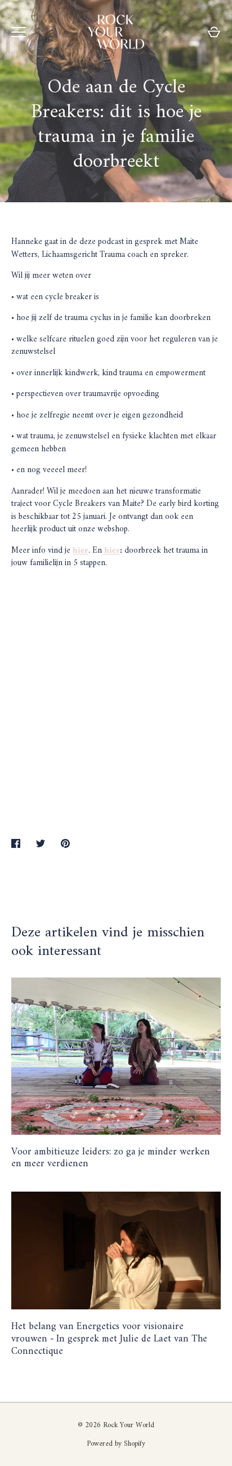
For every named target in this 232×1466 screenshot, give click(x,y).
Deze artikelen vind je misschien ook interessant (107, 942)
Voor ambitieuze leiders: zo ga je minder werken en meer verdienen (110, 1158)
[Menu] (18, 32)
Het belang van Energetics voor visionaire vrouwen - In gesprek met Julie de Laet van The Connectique (109, 1339)
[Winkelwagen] (214, 32)
